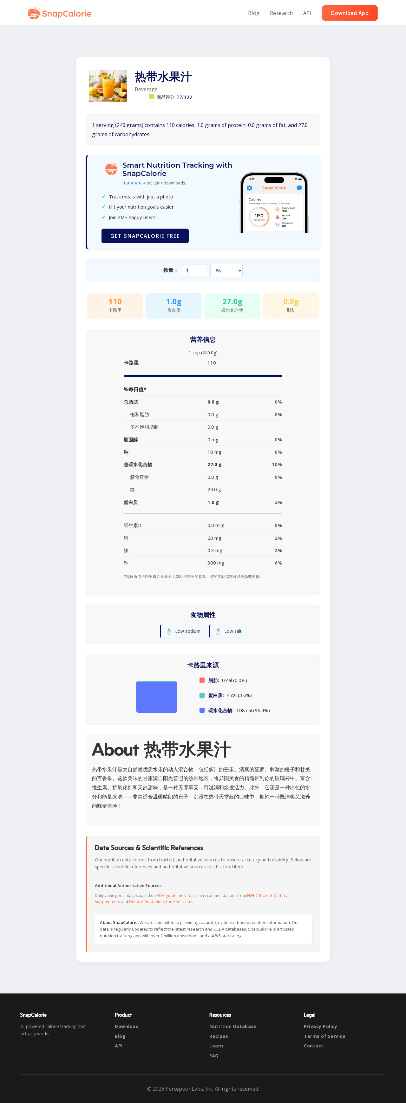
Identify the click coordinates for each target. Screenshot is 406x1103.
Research (281, 13)
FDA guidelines (171, 895)
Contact (314, 1046)
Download (127, 1026)
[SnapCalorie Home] (61, 13)
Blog (254, 13)
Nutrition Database (233, 1026)
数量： (171, 269)
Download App (350, 13)
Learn (216, 1046)
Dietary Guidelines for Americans (161, 901)
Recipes (218, 1036)
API (307, 13)
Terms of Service (324, 1036)
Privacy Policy (320, 1026)
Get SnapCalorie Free (145, 235)
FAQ (214, 1056)
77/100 (184, 97)
